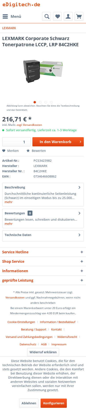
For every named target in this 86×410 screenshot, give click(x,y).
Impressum (58, 344)
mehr (9, 202)
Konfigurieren (53, 403)
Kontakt (56, 329)
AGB (44, 344)
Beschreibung (15, 187)
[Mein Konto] (68, 16)
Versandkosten (15, 297)
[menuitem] (11, 16)
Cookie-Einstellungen (21, 322)
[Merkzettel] (57, 16)
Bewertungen (15, 213)
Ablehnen (29, 403)
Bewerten (38, 151)
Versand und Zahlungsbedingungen (29, 337)
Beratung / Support (33, 329)
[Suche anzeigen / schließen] (46, 16)
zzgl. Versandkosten (29, 125)
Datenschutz (28, 344)
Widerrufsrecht (67, 337)
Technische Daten (18, 235)
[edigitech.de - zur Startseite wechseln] (22, 6)
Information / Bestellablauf (57, 322)
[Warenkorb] (79, 16)
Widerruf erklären (43, 352)
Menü (16, 16)
